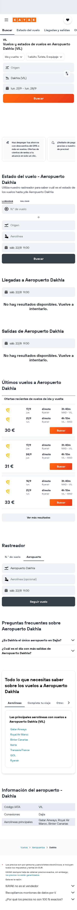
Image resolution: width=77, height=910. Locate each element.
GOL (13, 755)
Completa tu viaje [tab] (39, 703)
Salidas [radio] (24, 201)
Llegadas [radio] (7, 201)
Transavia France (20, 750)
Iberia (13, 745)
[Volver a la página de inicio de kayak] (24, 20)
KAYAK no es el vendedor (22, 886)
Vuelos (24, 847)
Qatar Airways (18, 729)
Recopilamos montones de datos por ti (31, 892)
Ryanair (14, 760)
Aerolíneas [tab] (15, 703)
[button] (6, 20)
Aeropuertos (38, 847)
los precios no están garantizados (22, 875)
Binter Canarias (19, 739)
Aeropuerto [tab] (34, 557)
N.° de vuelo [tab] (13, 557)
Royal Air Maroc (19, 734)
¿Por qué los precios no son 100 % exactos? (34, 899)
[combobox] (42, 225)
